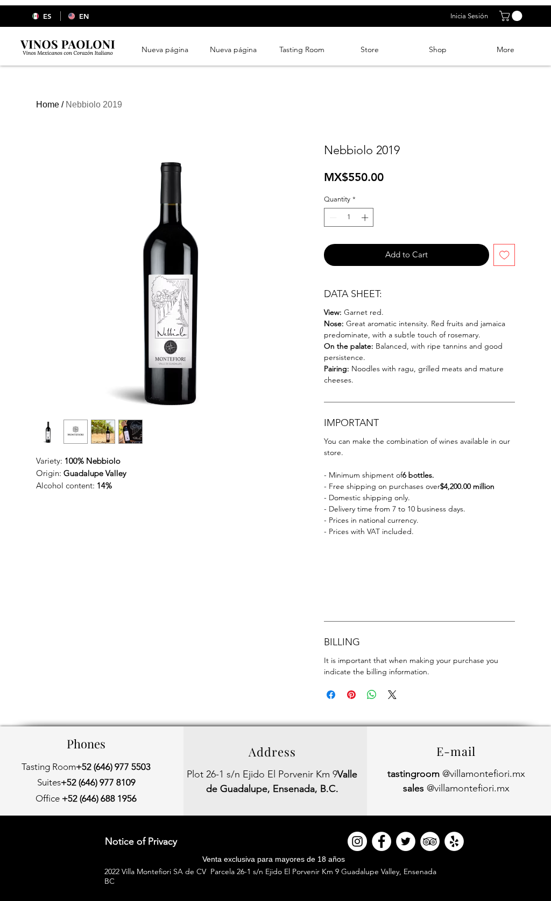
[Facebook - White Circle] (381, 841)
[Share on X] (392, 694)
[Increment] (365, 217)
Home (47, 104)
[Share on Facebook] (330, 694)
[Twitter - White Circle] (405, 841)
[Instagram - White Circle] (357, 841)
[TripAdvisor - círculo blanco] (430, 841)
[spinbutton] (348, 217)
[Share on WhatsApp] (371, 694)
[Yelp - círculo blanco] (454, 841)
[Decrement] (332, 217)
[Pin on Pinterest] (351, 694)
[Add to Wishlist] (504, 255)
